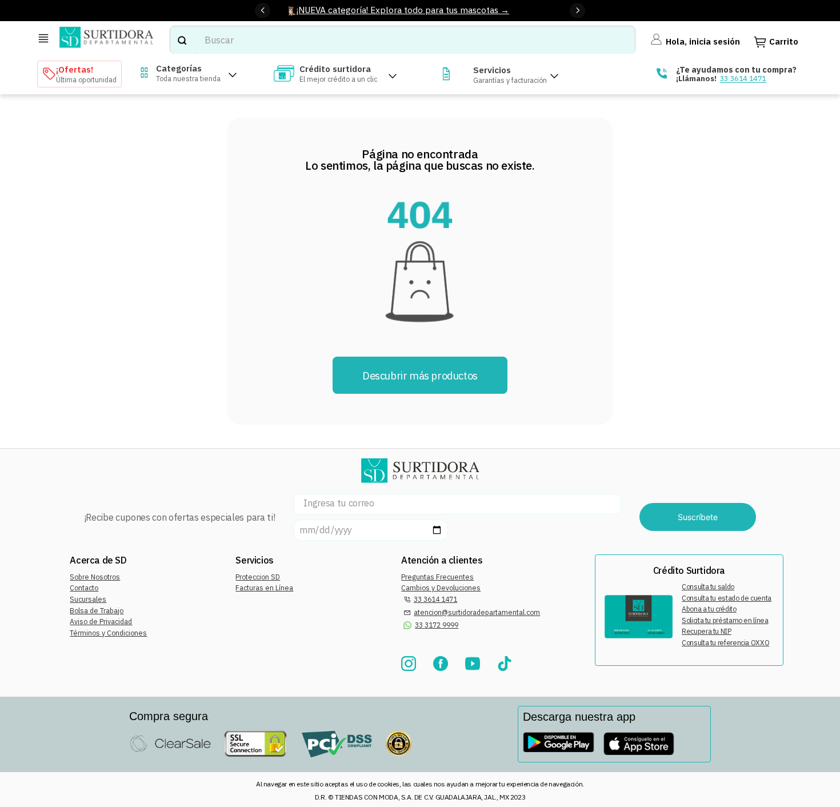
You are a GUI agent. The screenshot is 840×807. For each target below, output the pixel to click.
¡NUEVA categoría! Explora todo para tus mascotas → (403, 9)
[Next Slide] (577, 10)
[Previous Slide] (262, 10)
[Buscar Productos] (181, 40)
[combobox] (402, 40)
